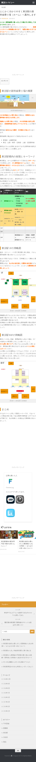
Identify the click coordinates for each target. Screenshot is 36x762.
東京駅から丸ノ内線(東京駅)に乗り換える (17, 650)
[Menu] (33, 2)
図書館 (5, 728)
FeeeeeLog (5, 18)
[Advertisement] (18, 56)
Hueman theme (27, 756)
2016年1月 (6, 711)
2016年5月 (6, 706)
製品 (4, 742)
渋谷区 (5, 737)
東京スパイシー (7, 2)
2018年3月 (6, 697)
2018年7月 (6, 693)
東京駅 (4, 7)
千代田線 (6, 723)
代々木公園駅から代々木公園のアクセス (16, 662)
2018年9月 (6, 684)
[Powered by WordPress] (11, 755)
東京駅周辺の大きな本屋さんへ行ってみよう (18, 667)
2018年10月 (6, 679)
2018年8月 (6, 688)
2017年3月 (6, 702)
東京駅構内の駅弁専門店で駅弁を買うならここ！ (8, 543)
